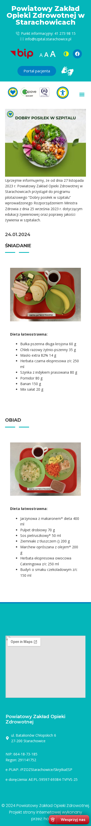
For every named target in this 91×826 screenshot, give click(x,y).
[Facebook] (77, 53)
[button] (82, 94)
